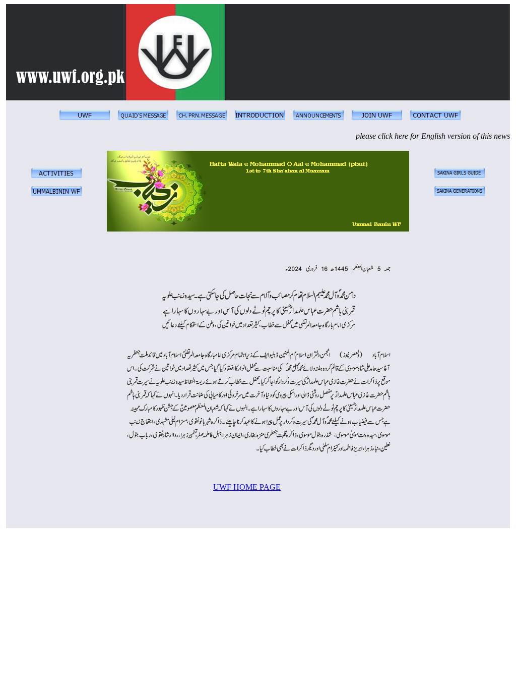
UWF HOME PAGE (247, 487)
